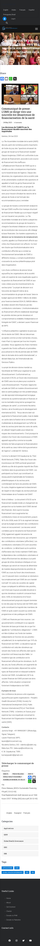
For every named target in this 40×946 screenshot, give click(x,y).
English (5, 10)
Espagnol (17, 813)
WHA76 (5, 774)
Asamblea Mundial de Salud (14, 780)
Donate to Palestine (13, 920)
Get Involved (10, 907)
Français (22, 10)
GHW (6, 835)
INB (5, 854)
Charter (9, 911)
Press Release (18, 774)
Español (31, 10)
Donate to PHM (11, 915)
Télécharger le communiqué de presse (18, 764)
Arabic (14, 10)
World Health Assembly (12, 777)
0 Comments (18, 122)
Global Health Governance (13, 841)
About (8, 903)
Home (4, 61)
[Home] (10, 28)
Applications (9, 828)
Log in (13, 19)
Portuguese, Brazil (9, 14)
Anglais (9, 813)
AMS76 (30, 774)
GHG (5, 847)
